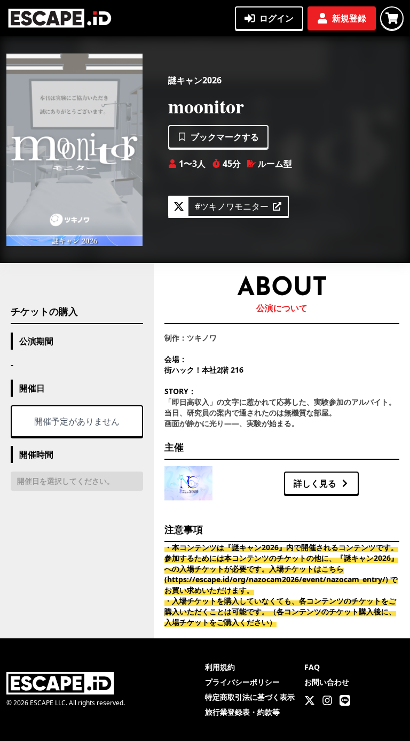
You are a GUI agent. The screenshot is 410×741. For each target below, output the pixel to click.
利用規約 (220, 667)
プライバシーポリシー (242, 682)
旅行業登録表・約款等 (242, 712)
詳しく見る (315, 483)
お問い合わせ (326, 682)
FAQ (312, 667)
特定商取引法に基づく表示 (250, 697)
